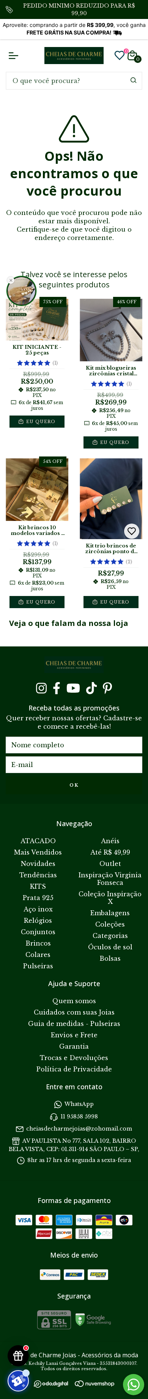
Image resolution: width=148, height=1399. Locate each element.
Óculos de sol (110, 947)
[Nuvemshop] (94, 1384)
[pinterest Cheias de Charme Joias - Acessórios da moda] (107, 688)
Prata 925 (38, 898)
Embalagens (110, 913)
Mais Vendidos (38, 852)
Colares (37, 954)
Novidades (38, 863)
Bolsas (110, 958)
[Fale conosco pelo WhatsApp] (133, 1384)
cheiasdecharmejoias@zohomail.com (79, 1128)
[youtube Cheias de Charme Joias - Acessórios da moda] (73, 688)
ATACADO (38, 841)
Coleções (110, 924)
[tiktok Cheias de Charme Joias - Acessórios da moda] (91, 688)
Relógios (38, 920)
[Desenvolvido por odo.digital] (54, 1385)
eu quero (40, 421)
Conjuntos (38, 932)
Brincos (38, 943)
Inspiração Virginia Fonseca (110, 878)
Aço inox (38, 909)
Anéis (110, 841)
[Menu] (15, 55)
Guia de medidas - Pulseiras (74, 1023)
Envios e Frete (74, 1035)
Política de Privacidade (74, 1069)
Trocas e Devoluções (74, 1058)
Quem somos (74, 1001)
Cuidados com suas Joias (74, 1012)
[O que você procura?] (133, 80)
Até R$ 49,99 (110, 852)
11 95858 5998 (79, 1116)
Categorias (110, 935)
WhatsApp (79, 1104)
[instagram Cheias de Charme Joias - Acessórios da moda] (41, 688)
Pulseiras (38, 966)
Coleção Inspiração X (110, 897)
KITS (38, 886)
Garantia (74, 1046)
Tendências (38, 875)
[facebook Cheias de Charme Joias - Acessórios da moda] (56, 688)
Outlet (110, 863)
